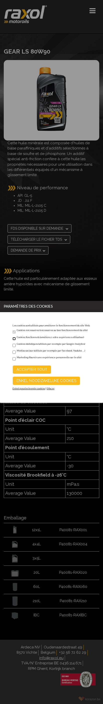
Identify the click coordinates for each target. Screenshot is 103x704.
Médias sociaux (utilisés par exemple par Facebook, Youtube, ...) (51, 351)
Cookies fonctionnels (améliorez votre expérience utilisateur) (50, 337)
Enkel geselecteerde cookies (28, 388)
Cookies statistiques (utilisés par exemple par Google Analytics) (51, 344)
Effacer (50, 388)
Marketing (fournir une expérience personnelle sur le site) (49, 357)
